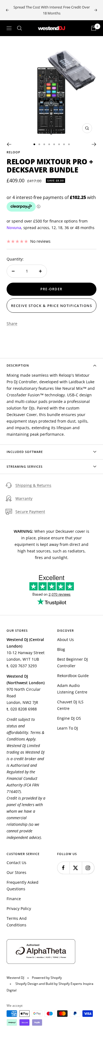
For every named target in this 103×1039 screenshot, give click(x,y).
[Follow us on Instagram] (88, 868)
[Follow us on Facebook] (63, 868)
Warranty (23, 498)
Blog (61, 649)
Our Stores (16, 872)
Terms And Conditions (17, 921)
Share (12, 323)
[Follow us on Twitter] (75, 868)
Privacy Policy (19, 908)
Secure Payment (30, 511)
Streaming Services (25, 466)
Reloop (13, 152)
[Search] (19, 28)
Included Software (25, 452)
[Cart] (93, 28)
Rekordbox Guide (73, 675)
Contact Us (16, 862)
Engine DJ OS (69, 718)
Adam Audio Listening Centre (72, 689)
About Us (65, 639)
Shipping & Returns (33, 485)
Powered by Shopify (47, 977)
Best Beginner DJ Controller (72, 662)
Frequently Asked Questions (22, 885)
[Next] (94, 144)
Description (18, 365)
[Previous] (9, 144)
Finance (14, 898)
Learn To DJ (67, 728)
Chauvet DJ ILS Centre (70, 705)
